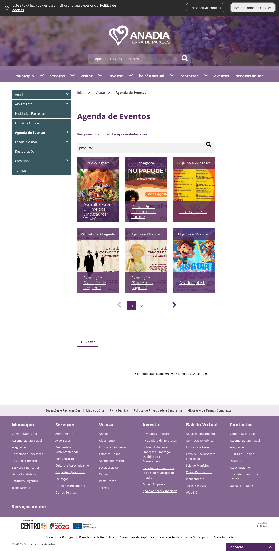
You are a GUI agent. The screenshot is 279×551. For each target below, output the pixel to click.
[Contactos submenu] (206, 76)
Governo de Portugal (60, 537)
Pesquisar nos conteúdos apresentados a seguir (114, 134)
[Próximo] (172, 305)
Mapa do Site (95, 410)
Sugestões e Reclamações (63, 410)
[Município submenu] (41, 76)
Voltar (90, 342)
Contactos (189, 76)
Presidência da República (96, 537)
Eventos (221, 76)
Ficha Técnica (119, 410)
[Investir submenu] (130, 76)
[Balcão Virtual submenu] (172, 76)
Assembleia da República (137, 537)
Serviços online (250, 76)
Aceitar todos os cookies (253, 8)
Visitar (87, 76)
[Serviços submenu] (72, 76)
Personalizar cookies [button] (205, 8)
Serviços (57, 76)
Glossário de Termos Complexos (210, 410)
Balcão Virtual (151, 76)
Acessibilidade (223, 537)
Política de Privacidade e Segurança (158, 410)
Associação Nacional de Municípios (184, 537)
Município (24, 76)
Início (81, 92)
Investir (115, 76)
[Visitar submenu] (100, 76)
